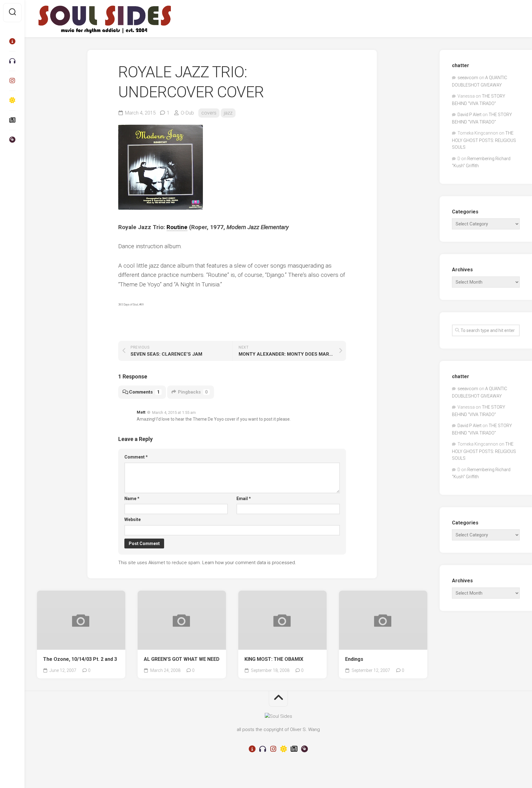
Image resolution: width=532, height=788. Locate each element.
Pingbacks (193, 392)
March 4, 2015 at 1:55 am (174, 412)
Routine (177, 227)
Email (243, 498)
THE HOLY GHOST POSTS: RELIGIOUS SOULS (484, 140)
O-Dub (187, 113)
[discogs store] (12, 139)
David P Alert (469, 114)
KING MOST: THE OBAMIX (273, 659)
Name (131, 498)
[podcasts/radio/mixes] (12, 61)
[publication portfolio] (12, 120)
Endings (354, 659)
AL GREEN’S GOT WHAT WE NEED (182, 659)
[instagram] (12, 80)
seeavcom (467, 77)
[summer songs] (12, 100)
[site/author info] (12, 41)
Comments (144, 392)
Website (132, 519)
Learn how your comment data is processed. (249, 562)
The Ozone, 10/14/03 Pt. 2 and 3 (80, 659)
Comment (136, 457)
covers (208, 113)
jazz (228, 113)
